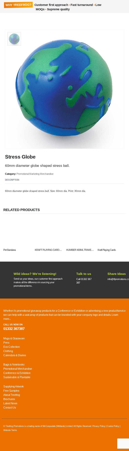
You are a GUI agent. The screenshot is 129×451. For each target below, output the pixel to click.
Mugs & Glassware (14, 338)
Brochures (9, 399)
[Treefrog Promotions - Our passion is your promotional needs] (17, 19)
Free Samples (11, 390)
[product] (17, 232)
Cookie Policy (113, 426)
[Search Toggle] (123, 19)
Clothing (8, 351)
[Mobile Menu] (5, 19)
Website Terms (10, 430)
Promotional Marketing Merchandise (34, 173)
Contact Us (9, 407)
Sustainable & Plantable (16, 377)
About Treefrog (11, 394)
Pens (6, 342)
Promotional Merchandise (17, 368)
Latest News (10, 403)
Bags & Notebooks (13, 364)
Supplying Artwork (13, 386)
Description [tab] (12, 180)
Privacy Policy (98, 426)
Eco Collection (11, 346)
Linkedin (6, 442)
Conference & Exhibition (17, 373)
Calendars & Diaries (14, 355)
